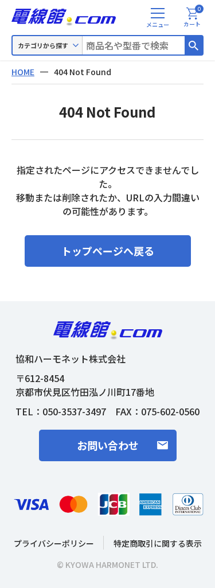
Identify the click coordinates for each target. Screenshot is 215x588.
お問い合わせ (108, 445)
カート (192, 17)
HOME (22, 71)
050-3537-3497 (74, 411)
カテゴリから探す (43, 45)
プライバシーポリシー (54, 543)
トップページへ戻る (107, 250)
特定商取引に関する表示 (158, 543)
